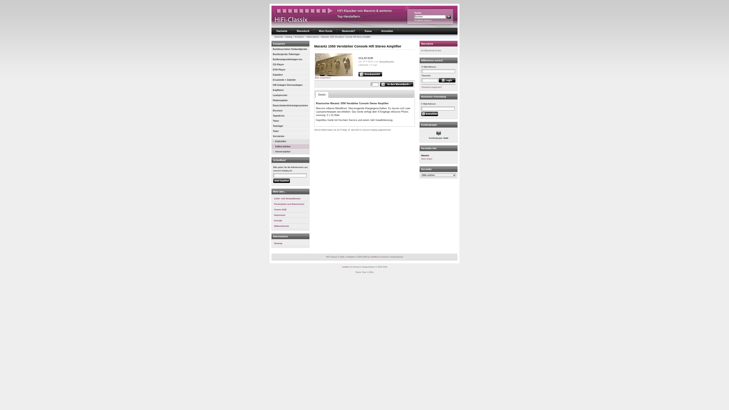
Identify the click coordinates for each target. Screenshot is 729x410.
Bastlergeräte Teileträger (286, 54)
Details (322, 94)
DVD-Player (279, 69)
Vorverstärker (282, 151)
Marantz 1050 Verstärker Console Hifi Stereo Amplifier (346, 37)
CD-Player (278, 64)
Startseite (281, 31)
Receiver (278, 110)
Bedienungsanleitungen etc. (288, 59)
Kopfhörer (278, 90)
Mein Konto (325, 31)
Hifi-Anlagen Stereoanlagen (287, 85)
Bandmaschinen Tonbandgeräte (290, 49)
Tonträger (278, 126)
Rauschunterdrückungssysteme (290, 105)
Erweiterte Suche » (423, 20)
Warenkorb (303, 31)
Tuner (276, 131)
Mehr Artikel (426, 159)
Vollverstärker (312, 37)
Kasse (368, 31)
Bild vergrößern (323, 77)
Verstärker (299, 37)
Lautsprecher (280, 95)
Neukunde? (348, 31)
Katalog (288, 37)
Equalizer (278, 74)
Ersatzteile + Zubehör (284, 80)
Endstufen (280, 141)
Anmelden (387, 31)
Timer (276, 121)
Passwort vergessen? (432, 87)
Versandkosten (386, 61)
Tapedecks (279, 115)
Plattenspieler (280, 100)
